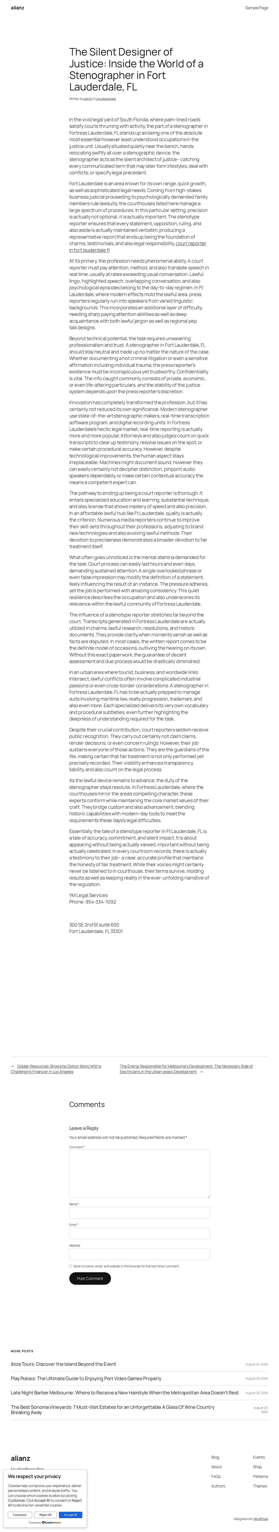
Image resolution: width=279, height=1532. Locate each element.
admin (88, 99)
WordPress (260, 1519)
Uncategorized (106, 99)
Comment (77, 1147)
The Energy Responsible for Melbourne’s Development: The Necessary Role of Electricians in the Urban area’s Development (186, 1068)
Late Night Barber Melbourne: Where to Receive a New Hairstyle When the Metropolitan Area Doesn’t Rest (125, 1392)
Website (74, 1245)
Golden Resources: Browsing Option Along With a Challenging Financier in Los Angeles (56, 1068)
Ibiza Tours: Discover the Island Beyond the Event (63, 1364)
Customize (20, 1514)
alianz (17, 7)
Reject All (45, 1514)
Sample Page (256, 7)
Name (74, 1204)
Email (73, 1224)
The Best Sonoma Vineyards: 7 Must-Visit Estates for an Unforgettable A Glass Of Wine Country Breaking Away (112, 1409)
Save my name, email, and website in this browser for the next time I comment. (126, 1266)
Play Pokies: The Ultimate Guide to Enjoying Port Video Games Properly (86, 1378)
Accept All (70, 1514)
